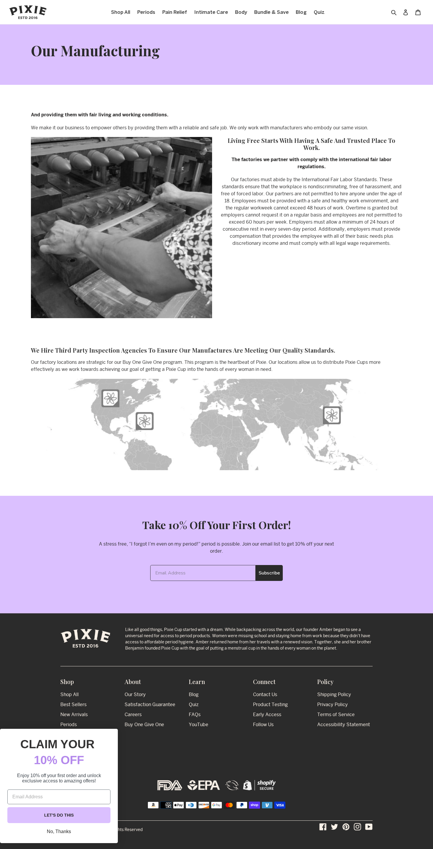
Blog (194, 694)
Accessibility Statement (343, 724)
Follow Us (263, 724)
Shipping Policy (334, 694)
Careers (133, 714)
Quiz (194, 704)
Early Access (267, 714)
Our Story (135, 694)
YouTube (198, 724)
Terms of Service (336, 714)
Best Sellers (73, 704)
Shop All (69, 694)
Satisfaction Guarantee (150, 704)
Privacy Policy (332, 704)
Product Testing (270, 704)
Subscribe (269, 573)
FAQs (195, 714)
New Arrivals (74, 714)
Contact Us (265, 694)
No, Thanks (59, 831)
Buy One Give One (144, 724)
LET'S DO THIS (59, 815)
